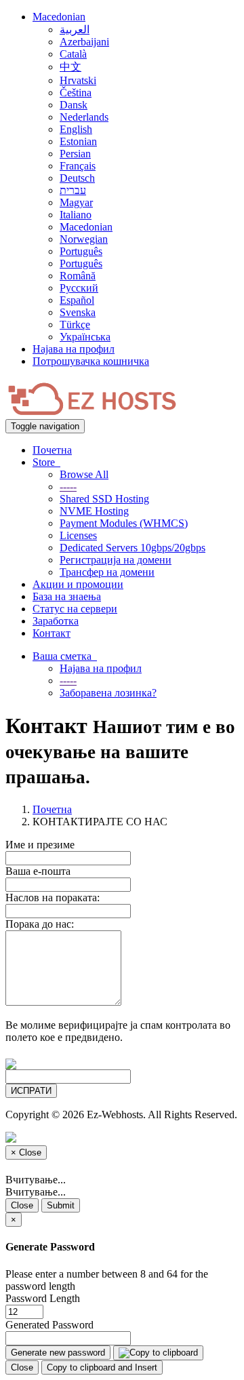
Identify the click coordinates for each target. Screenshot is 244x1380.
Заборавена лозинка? (108, 692)
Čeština (76, 92)
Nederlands (84, 117)
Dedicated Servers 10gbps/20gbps (132, 547)
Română (78, 275)
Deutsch (77, 178)
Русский (79, 288)
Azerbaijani (84, 41)
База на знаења (67, 596)
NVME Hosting (94, 511)
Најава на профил (74, 349)
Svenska (78, 312)
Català (73, 54)
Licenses (78, 535)
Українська (85, 336)
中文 (70, 67)
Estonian (78, 141)
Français (78, 166)
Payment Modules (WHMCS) (124, 523)
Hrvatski (78, 80)
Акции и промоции (78, 584)
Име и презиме (40, 844)
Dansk (73, 105)
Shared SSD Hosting (104, 499)
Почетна (52, 450)
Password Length (42, 1298)
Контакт (51, 633)
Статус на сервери (75, 608)
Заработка (56, 621)
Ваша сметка (65, 656)
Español (77, 300)
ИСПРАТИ (31, 1091)
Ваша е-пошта (37, 871)
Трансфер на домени (107, 572)
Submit (61, 1205)
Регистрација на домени (115, 560)
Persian (75, 153)
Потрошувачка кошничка (91, 361)
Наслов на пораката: (52, 897)
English (76, 129)
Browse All (84, 474)
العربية (74, 29)
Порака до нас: (39, 924)
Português (81, 251)
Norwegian (84, 239)
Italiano (76, 214)
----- (68, 486)
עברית (73, 190)
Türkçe (75, 324)
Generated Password (49, 1324)
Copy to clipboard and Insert (102, 1367)
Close (22, 1205)
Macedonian (59, 16)
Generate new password (58, 1352)
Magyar (76, 202)
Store (46, 462)
